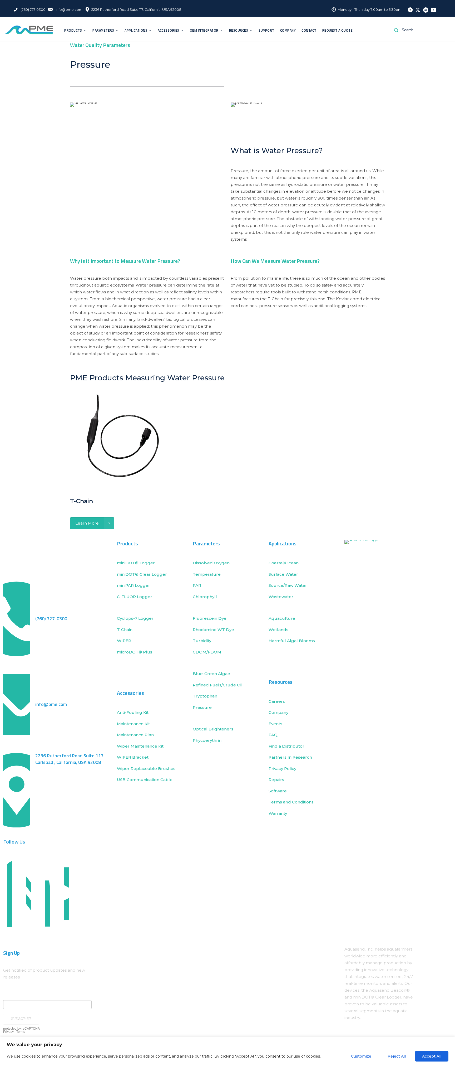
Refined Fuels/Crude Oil (218, 684)
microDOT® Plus (134, 652)
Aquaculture (282, 618)
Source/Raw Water (288, 585)
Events (275, 723)
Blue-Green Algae (211, 673)
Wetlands (278, 629)
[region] (227, 1051)
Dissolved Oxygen (211, 562)
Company (278, 712)
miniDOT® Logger (136, 562)
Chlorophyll (205, 596)
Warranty (278, 813)
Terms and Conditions (291, 802)
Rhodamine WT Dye (213, 629)
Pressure (202, 707)
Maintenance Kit (133, 723)
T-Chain (124, 629)
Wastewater (281, 596)
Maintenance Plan (135, 734)
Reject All (397, 1056)
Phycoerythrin (207, 740)
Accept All (431, 1056)
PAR (197, 585)
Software (278, 790)
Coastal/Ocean (284, 562)
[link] (371, 737)
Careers (277, 701)
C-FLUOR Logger (134, 596)
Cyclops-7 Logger (135, 618)
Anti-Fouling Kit (133, 712)
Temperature (207, 574)
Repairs (276, 779)
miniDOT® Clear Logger (142, 574)
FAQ (273, 734)
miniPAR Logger (133, 585)
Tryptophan (205, 696)
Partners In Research (290, 757)
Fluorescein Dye (209, 618)
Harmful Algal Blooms (292, 640)
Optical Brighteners (213, 728)
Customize (361, 1056)
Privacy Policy (282, 768)
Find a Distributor (286, 746)
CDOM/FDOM (207, 652)
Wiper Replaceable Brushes (146, 768)
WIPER (124, 640)
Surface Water (283, 574)
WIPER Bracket (133, 757)
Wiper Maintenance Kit (140, 746)
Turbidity (202, 640)
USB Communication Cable (144, 779)
